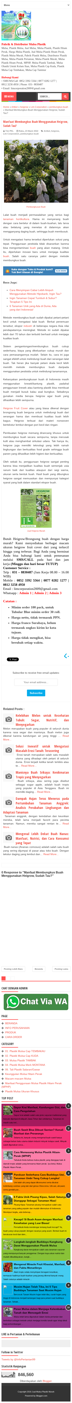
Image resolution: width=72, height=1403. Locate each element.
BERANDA (11, 1023)
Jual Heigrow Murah (36, 531)
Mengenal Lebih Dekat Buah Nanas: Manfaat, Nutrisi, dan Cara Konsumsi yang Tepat (42, 838)
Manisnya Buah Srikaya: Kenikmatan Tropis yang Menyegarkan (42, 774)
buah (33, 247)
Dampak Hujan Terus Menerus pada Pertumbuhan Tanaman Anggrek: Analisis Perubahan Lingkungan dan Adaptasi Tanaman (36, 805)
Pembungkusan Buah (36, 207)
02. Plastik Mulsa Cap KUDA (21, 1055)
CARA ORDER (13, 1037)
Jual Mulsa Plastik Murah (43, 1392)
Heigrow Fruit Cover (15, 408)
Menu (10, 96)
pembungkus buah (29, 134)
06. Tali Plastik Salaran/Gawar (22, 1069)
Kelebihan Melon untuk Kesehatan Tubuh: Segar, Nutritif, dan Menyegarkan (42, 720)
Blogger (47, 1380)
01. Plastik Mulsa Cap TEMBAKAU (25, 1051)
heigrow (55, 131)
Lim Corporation (11, 134)
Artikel (47, 131)
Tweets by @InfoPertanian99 (18, 1359)
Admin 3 (55, 593)
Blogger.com (41, 1396)
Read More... (29, 765)
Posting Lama (61, 969)
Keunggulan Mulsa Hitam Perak (23, 1073)
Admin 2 (40, 593)
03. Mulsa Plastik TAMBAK (20, 1060)
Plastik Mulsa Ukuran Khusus (22, 1091)
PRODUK (10, 1032)
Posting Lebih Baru (13, 969)
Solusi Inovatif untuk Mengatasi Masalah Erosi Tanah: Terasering (42, 748)
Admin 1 (25, 593)
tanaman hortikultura (16, 219)
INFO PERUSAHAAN (17, 1027)
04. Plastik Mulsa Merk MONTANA (25, 1064)
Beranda (39, 969)
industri (28, 325)
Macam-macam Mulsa (18, 1078)
